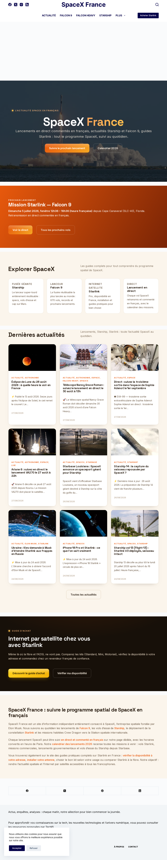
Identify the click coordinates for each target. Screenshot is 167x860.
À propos (119, 846)
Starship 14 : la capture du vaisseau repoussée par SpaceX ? (131, 469)
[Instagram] (21, 4)
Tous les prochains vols (55, 230)
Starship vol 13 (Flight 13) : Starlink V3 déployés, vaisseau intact (134, 551)
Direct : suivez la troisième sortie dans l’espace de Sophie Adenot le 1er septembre (134, 385)
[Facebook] (10, 4)
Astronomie (32, 378)
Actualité (49, 15)
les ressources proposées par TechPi (31, 827)
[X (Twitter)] (15, 4)
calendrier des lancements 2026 (72, 744)
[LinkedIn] (140, 791)
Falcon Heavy (85, 15)
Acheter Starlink (148, 15)
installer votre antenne (40, 759)
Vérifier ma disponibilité (72, 673)
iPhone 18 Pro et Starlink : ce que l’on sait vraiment (81, 549)
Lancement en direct (137, 289)
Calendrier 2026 (108, 148)
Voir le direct (20, 230)
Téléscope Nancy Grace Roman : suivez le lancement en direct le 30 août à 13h (83, 388)
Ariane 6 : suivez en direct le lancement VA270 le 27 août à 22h (31, 472)
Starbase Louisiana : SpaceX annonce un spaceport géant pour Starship (82, 469)
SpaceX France (83, 4)
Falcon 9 (66, 15)
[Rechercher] (157, 4)
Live (13, 465)
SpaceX (84, 381)
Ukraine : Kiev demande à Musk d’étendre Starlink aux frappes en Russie (31, 551)
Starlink (94, 291)
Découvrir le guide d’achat (29, 673)
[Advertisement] (83, 46)
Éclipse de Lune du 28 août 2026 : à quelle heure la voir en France (31, 385)
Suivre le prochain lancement (67, 148)
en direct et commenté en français (82, 739)
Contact (133, 846)
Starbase (91, 462)
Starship (105, 15)
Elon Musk (31, 543)
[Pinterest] (102, 791)
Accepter (17, 848)
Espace (96, 378)
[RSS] (27, 4)
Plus (119, 15)
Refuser (34, 848)
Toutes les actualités (84, 594)
